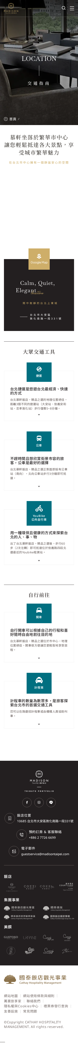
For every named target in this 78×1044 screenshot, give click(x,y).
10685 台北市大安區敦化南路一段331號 (45, 821)
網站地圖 (11, 996)
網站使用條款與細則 (38, 996)
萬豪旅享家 (12, 1001)
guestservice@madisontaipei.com (45, 854)
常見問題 (30, 1011)
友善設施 (11, 1011)
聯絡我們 (34, 1001)
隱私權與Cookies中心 (21, 1006)
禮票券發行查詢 (56, 1006)
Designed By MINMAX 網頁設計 (48, 1031)
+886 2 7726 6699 (42, 837)
